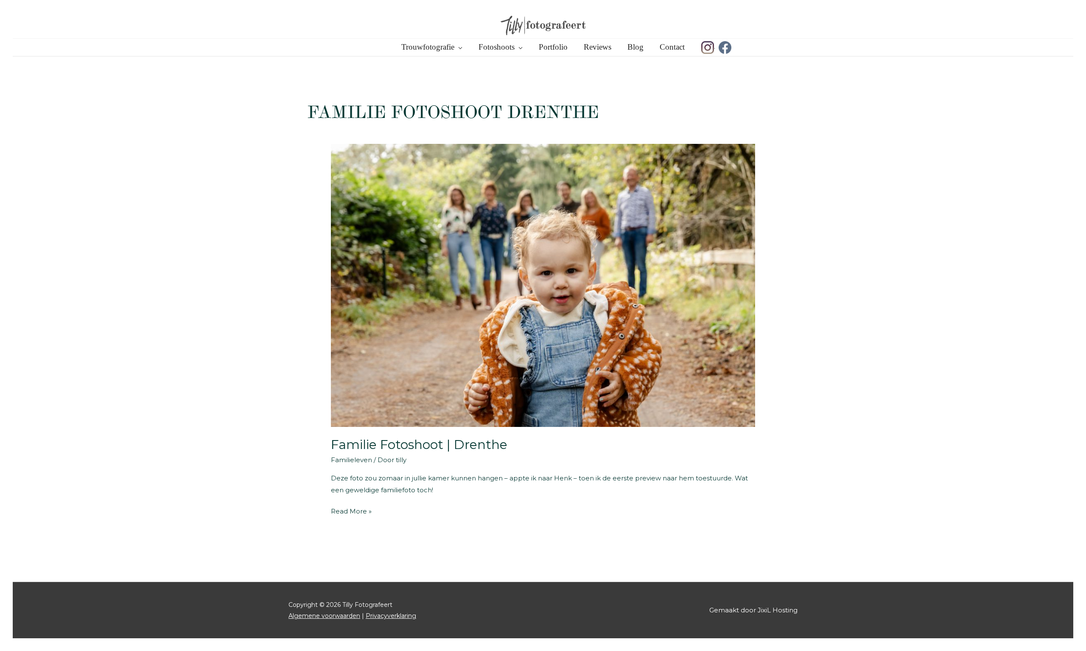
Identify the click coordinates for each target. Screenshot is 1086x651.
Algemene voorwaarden (324, 616)
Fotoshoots (497, 46)
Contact (672, 46)
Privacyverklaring (391, 616)
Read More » (351, 512)
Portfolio (553, 46)
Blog (635, 46)
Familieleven (351, 460)
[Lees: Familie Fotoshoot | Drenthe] (543, 285)
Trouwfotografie (427, 46)
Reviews (597, 46)
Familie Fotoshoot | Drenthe (419, 444)
